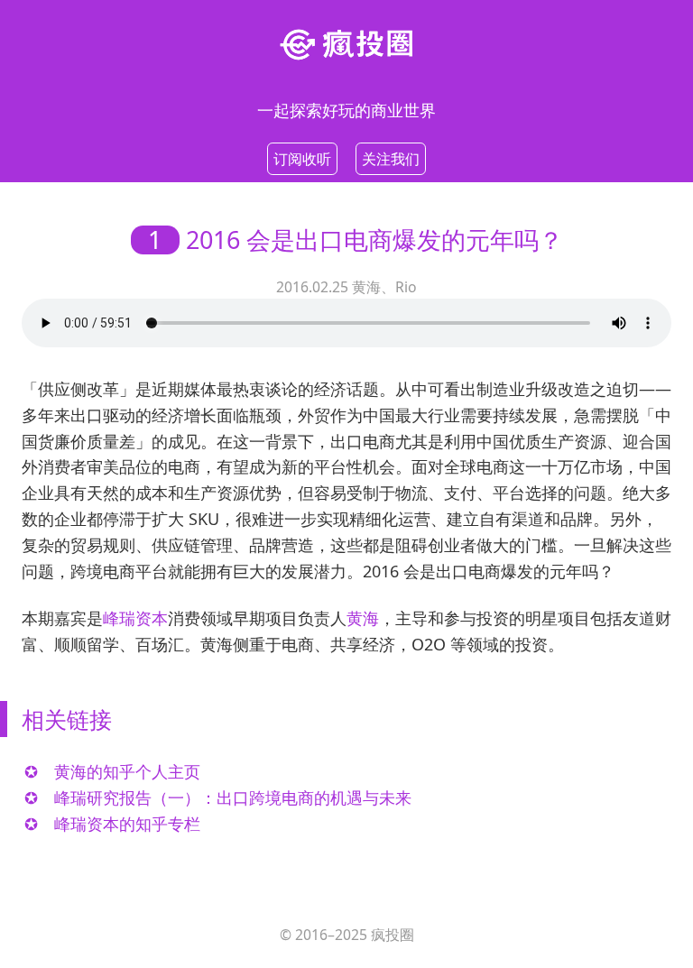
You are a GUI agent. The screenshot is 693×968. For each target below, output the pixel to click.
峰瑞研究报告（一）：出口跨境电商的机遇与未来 (232, 797)
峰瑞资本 (135, 618)
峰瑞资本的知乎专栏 (127, 823)
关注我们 (391, 159)
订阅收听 (302, 159)
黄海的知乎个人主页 (127, 771)
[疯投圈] (346, 43)
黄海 (362, 618)
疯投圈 (392, 935)
